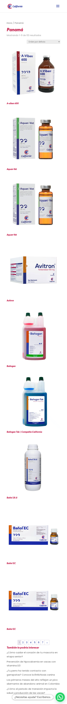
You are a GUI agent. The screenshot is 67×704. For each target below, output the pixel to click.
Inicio (9, 23)
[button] (60, 697)
